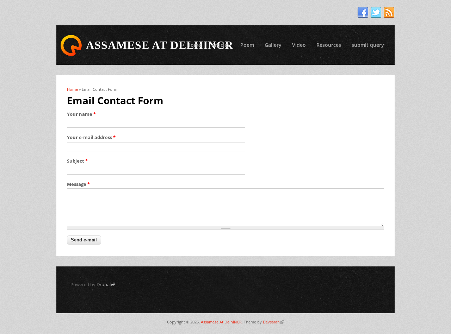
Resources (328, 45)
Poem (247, 45)
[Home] (71, 45)
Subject (77, 161)
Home (194, 45)
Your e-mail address (91, 137)
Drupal (106, 284)
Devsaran (273, 321)
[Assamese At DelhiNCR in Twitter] (376, 12)
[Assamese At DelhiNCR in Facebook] (363, 12)
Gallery (273, 45)
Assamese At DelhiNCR (221, 321)
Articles (221, 45)
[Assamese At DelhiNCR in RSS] (389, 12)
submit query (368, 45)
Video (299, 45)
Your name (81, 114)
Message (78, 184)
